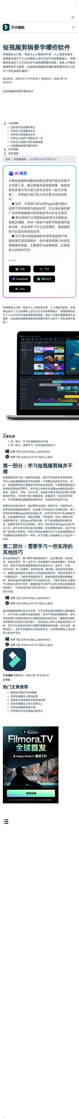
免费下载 (15, 451)
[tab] (39, 123)
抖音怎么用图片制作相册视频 (27, 142)
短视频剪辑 (20, 159)
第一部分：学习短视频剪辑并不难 (29, 441)
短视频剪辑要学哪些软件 (24, 145)
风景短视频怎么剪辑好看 (24, 696)
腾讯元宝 (47, 279)
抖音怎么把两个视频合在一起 (27, 138)
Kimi (22, 289)
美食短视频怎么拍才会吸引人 (27, 703)
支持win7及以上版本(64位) (35, 451)
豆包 (22, 269)
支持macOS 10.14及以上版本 (37, 457)
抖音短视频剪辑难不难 (23, 707)
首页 (7, 159)
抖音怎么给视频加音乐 (23, 130)
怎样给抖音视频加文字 (23, 134)
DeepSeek (22, 279)
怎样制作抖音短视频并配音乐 (27, 710)
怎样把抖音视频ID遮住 (23, 127)
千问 (46, 269)
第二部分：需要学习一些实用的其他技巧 (33, 445)
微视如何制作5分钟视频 (24, 692)
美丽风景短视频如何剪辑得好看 (28, 700)
